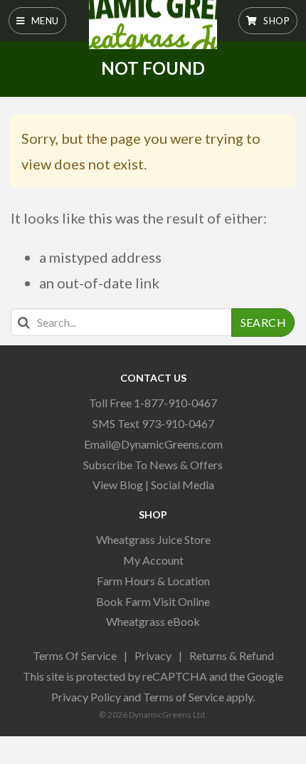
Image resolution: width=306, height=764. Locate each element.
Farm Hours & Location (153, 580)
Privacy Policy (86, 696)
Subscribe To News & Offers (153, 464)
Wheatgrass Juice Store (153, 539)
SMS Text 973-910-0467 (153, 423)
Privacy (153, 655)
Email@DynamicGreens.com (153, 444)
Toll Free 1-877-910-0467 (153, 402)
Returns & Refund (231, 655)
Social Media (182, 484)
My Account (153, 560)
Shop (275, 20)
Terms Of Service (75, 655)
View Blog (118, 484)
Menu (43, 20)
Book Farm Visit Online (153, 601)
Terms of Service (183, 696)
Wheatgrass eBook (153, 621)
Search (263, 322)
